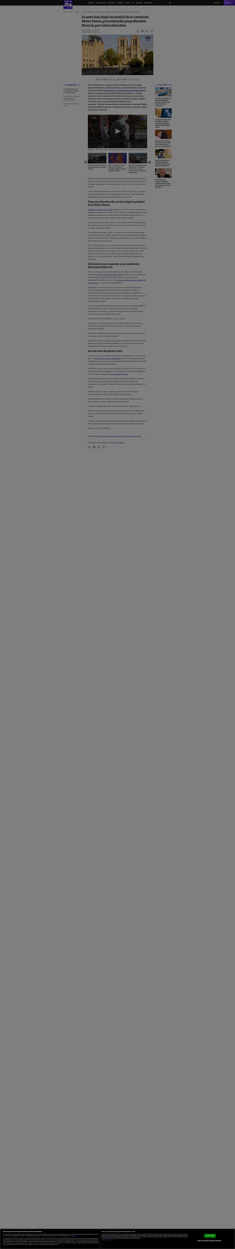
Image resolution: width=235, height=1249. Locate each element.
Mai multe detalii (72, 1235)
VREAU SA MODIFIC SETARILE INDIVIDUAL (209, 1240)
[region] (117, 1239)
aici (75, 1241)
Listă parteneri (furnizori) (107, 1239)
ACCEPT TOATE (210, 1235)
